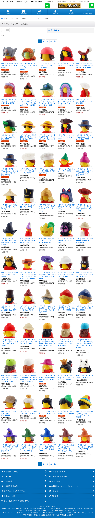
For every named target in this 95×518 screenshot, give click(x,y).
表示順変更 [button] (55, 30)
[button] (47, 5)
